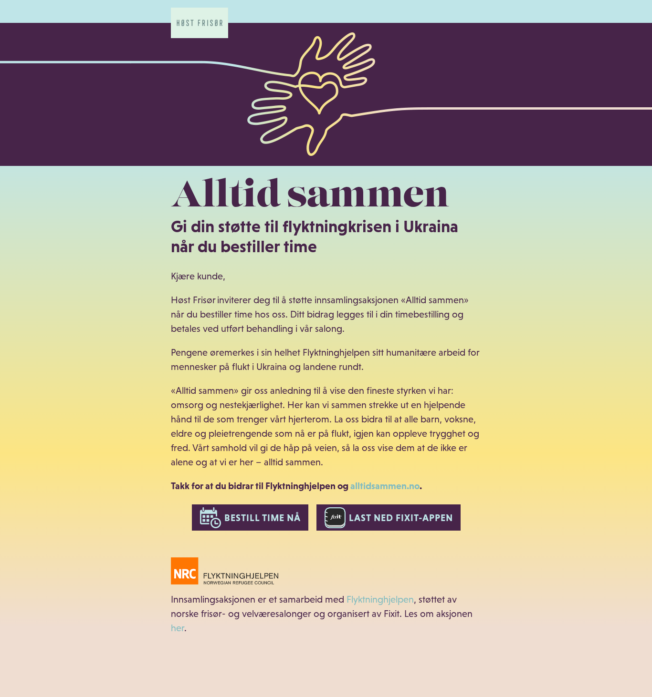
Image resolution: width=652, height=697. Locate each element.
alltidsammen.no (385, 486)
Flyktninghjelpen (380, 599)
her (177, 628)
